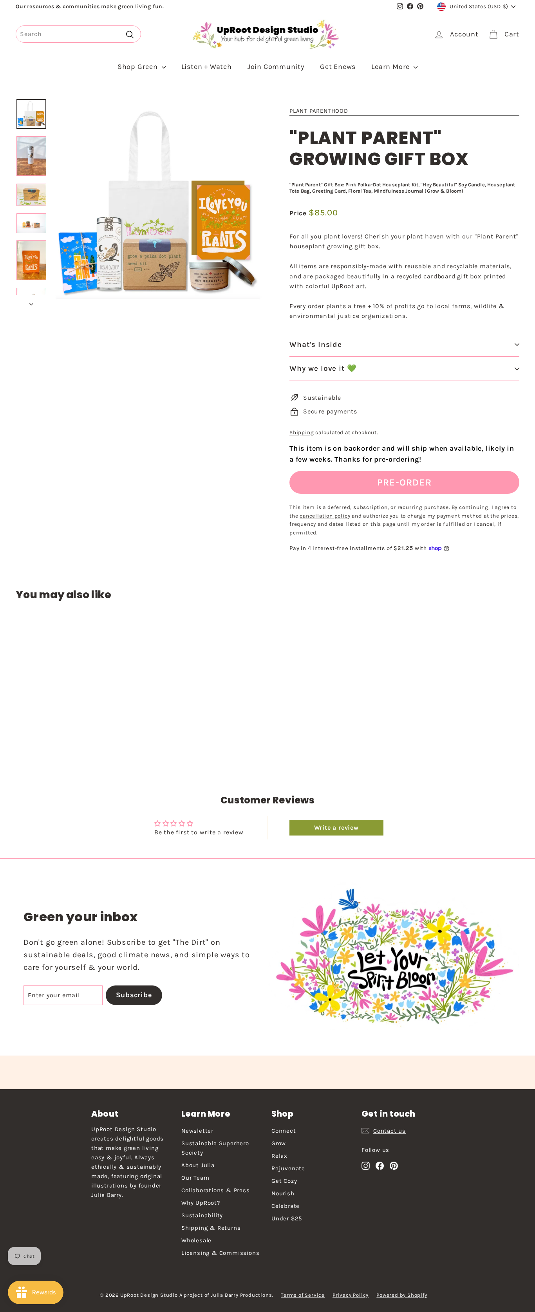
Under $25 (286, 1218)
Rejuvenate (288, 1168)
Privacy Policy (351, 1295)
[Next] (31, 302)
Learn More (391, 66)
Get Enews (338, 66)
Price (299, 213)
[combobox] (78, 34)
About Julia (198, 1165)
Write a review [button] (336, 827)
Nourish (283, 1193)
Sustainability (202, 1215)
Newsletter (197, 1130)
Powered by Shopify (401, 1295)
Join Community (276, 66)
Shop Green (138, 66)
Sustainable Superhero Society (215, 1148)
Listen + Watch (206, 66)
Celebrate (285, 1205)
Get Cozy (284, 1180)
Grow (278, 1143)
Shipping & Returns (210, 1227)
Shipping (301, 432)
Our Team (195, 1177)
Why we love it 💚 (323, 368)
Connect (283, 1130)
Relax (279, 1155)
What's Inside (315, 344)
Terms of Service (303, 1295)
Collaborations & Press (215, 1190)
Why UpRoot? (200, 1202)
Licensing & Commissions (220, 1252)
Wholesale (196, 1240)
